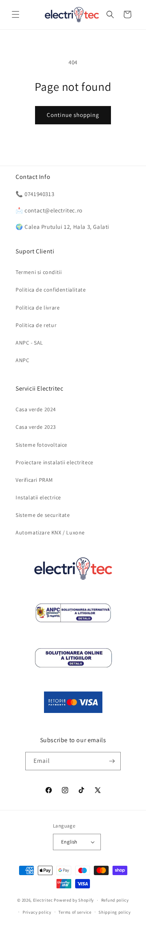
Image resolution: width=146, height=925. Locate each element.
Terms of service (74, 912)
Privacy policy (37, 912)
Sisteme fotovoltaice (41, 444)
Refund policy (115, 900)
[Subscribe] (111, 761)
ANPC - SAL (29, 342)
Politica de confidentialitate (51, 289)
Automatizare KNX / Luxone (50, 532)
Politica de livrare (38, 307)
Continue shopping (73, 114)
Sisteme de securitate (43, 514)
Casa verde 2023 (36, 426)
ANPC (22, 360)
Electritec (43, 900)
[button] (15, 14)
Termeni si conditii (39, 272)
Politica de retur (36, 325)
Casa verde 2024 (36, 409)
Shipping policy (115, 912)
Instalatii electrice (38, 497)
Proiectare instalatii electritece (54, 462)
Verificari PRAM (34, 479)
